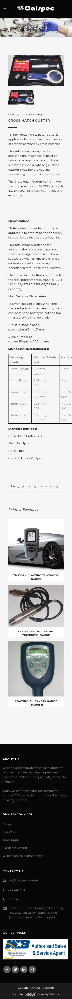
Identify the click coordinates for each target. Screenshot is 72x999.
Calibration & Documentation (23, 855)
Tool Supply (11, 840)
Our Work (9, 832)
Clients (7, 824)
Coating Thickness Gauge (26, 114)
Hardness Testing (15, 848)
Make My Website (48, 994)
